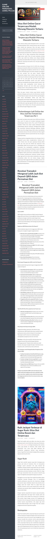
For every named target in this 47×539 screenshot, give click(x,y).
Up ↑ (39, 536)
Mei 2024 (4, 145)
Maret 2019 (4, 238)
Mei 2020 (4, 204)
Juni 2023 (4, 172)
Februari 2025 (5, 128)
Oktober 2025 (5, 118)
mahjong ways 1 (5, 262)
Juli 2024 (4, 140)
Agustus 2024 (5, 138)
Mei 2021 (4, 199)
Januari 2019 (4, 243)
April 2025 (4, 123)
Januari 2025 (4, 130)
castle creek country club (23, 444)
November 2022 (5, 189)
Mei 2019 (4, 233)
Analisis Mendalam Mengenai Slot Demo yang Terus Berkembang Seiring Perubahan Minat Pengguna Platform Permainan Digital (7, 43)
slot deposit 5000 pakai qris (7, 264)
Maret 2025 (4, 126)
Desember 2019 (5, 216)
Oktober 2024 (5, 133)
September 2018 (5, 253)
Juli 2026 (4, 99)
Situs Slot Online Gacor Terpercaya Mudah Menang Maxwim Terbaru (30, 26)
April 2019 (4, 236)
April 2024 (4, 148)
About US (4, 21)
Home (3, 17)
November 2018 (5, 248)
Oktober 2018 (5, 250)
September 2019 (5, 223)
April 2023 (4, 177)
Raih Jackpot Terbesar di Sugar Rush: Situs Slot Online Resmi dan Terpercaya (30, 431)
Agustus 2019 (5, 226)
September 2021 (5, 196)
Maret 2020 (4, 209)
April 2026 (4, 106)
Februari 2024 (5, 152)
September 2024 (5, 135)
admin (28, 31)
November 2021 (5, 192)
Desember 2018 (5, 245)
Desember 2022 (5, 187)
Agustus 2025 (5, 121)
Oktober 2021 (5, 194)
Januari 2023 (4, 184)
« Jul (3, 90)
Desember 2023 (5, 157)
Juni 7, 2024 (20, 181)
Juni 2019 (4, 231)
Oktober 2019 (5, 221)
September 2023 (5, 165)
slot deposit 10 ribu (40, 50)
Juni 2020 (4, 201)
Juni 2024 (4, 143)
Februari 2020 (5, 211)
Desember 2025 (5, 113)
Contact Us (4, 19)
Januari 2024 (4, 155)
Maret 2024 (4, 150)
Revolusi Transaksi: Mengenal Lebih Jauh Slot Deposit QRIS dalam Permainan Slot (30, 175)
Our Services (5, 23)
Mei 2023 (4, 174)
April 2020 (4, 206)
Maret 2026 (4, 108)
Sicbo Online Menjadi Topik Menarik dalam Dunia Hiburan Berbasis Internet (7, 61)
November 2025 (5, 116)
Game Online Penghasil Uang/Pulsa (8, 8)
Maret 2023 (4, 179)
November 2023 (5, 160)
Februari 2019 (5, 240)
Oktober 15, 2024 (22, 31)
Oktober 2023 (5, 162)
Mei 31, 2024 (20, 438)
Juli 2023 (4, 170)
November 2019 (5, 218)
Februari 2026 (5, 111)
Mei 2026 (4, 104)
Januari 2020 (4, 214)
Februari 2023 (5, 182)
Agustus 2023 (5, 167)
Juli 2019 (4, 228)
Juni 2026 (4, 101)
